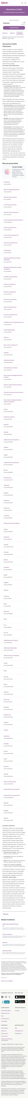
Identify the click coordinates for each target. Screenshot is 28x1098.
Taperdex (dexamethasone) (11, 212)
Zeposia (6, 818)
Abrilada (6, 432)
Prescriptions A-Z (19, 1031)
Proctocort (7, 508)
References (4, 977)
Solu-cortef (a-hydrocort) (10, 345)
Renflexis (6, 707)
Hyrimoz (6, 677)
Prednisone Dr (7, 478)
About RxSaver (4, 1028)
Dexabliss (6, 567)
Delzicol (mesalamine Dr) (10, 243)
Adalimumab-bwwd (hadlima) (12, 523)
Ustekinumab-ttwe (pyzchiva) (12, 795)
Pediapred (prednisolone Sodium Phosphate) (12, 268)
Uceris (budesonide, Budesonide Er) (13, 220)
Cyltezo (6, 529)
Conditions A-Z (18, 1033)
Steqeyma (6, 537)
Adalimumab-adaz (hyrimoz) (11, 440)
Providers (17, 1010)
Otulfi (5, 759)
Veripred (6, 590)
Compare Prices (14, 27)
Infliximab (6, 485)
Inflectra (6, 692)
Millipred (6, 582)
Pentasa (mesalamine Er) (10, 315)
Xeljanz (6, 455)
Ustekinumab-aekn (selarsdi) (11, 789)
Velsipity (6, 810)
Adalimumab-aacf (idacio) (11, 640)
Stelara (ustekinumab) (10, 781)
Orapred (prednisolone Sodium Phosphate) (12, 259)
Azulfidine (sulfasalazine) (10, 277)
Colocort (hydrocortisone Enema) (13, 385)
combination (13, 59)
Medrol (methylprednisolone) (11, 189)
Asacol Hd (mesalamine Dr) (11, 235)
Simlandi (6, 424)
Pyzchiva (6, 766)
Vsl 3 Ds (6, 633)
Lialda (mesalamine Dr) (10, 227)
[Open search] (22, 2)
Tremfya (6, 544)
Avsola (5, 663)
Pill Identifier (4, 1021)
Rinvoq (5, 470)
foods (9, 848)
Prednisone (7, 182)
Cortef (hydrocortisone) (10, 205)
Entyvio (6, 560)
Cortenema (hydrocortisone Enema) (13, 392)
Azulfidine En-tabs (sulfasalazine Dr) (14, 322)
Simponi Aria (7, 715)
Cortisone (6, 596)
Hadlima (6, 447)
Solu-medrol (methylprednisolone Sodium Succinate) (13, 401)
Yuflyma (6, 722)
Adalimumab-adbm (9, 360)
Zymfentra (6, 736)
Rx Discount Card (5, 1013)
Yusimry (6, 730)
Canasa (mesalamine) (10, 284)
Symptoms (5, 33)
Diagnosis (12, 33)
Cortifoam (6, 515)
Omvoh (6, 751)
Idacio (5, 684)
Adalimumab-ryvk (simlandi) (11, 655)
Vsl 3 (5, 625)
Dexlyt (5, 575)
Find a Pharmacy (5, 1018)
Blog (16, 1028)
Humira (6, 409)
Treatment (19, 33)
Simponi (6, 493)
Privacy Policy (4, 1033)
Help (2, 1016)
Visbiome (6, 337)
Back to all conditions (7, 981)
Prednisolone (7, 250)
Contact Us (4, 1031)
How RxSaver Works (6, 1010)
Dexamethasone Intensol (10, 368)
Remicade (6, 699)
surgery (13, 881)
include (9, 84)
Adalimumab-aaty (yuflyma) (11, 462)
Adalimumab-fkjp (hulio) (10, 648)
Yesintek (6, 552)
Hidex (5, 604)
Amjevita (6, 352)
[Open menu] (25, 2)
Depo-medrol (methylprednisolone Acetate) (13, 376)
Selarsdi (6, 774)
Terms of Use (4, 1036)
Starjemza (6, 500)
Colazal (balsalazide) (9, 330)
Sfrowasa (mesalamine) (10, 299)
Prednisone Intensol (9, 417)
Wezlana (6, 803)
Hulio (5, 671)
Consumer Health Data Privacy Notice (6, 1039)
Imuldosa (6, 744)
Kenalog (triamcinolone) (10, 197)
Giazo (5, 619)
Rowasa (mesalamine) (10, 292)
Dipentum (6, 611)
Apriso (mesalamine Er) (10, 307)
